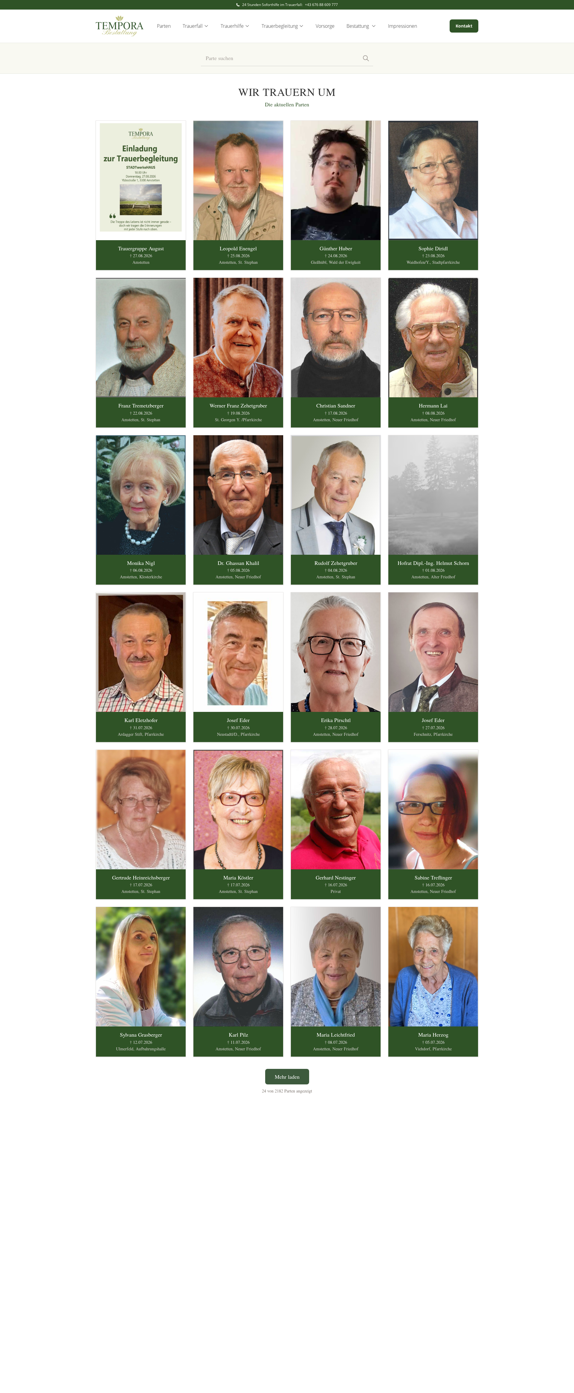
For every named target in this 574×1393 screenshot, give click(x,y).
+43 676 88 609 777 (321, 4)
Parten (164, 26)
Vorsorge (325, 26)
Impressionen (402, 26)
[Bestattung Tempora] (119, 26)
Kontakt (464, 26)
